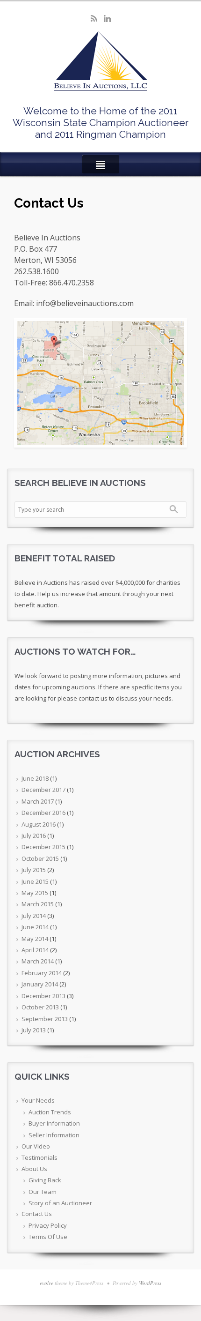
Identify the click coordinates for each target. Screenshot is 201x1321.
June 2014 (35, 927)
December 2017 (43, 789)
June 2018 (35, 778)
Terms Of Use (48, 1236)
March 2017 (38, 801)
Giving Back (45, 1180)
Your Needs (38, 1100)
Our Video (36, 1146)
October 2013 (40, 1007)
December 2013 (43, 996)
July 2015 (34, 870)
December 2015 (43, 847)
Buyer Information (54, 1123)
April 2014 (35, 950)
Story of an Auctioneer (60, 1203)
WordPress (150, 1282)
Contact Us (37, 1213)
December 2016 (43, 812)
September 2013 (45, 1019)
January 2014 (40, 984)
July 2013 (34, 1030)
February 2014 (42, 973)
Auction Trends (50, 1112)
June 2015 (35, 881)
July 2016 (34, 835)
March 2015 (38, 904)
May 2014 (35, 938)
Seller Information (54, 1135)
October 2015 (40, 858)
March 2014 (38, 961)
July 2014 (34, 915)
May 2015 (35, 892)
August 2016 (39, 824)
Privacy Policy (48, 1225)
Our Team (43, 1191)
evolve (46, 1282)
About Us (34, 1168)
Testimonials (39, 1157)
